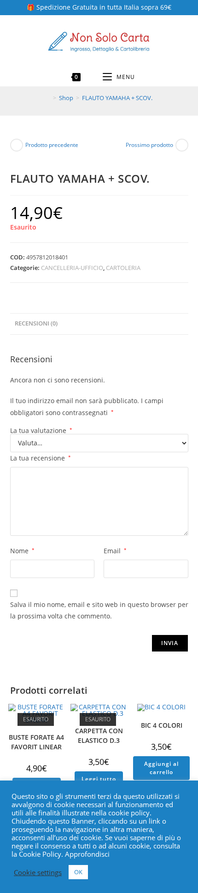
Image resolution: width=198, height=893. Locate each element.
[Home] (48, 98)
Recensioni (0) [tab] (36, 323)
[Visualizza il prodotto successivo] (181, 145)
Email (115, 550)
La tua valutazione (41, 430)
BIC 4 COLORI (161, 725)
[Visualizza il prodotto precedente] (16, 145)
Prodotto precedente (51, 145)
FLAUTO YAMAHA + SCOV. (117, 98)
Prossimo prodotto (149, 145)
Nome (22, 550)
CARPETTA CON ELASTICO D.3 (99, 735)
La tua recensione (40, 458)
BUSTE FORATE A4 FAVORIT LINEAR (36, 742)
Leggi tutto (99, 779)
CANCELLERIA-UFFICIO (72, 268)
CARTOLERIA (123, 268)
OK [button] (78, 872)
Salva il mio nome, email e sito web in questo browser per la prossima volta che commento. (99, 610)
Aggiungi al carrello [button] (161, 768)
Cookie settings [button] (38, 872)
